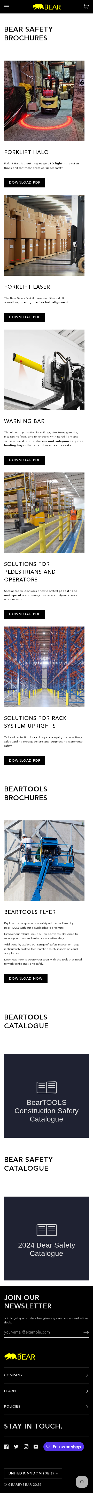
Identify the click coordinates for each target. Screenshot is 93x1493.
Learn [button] (10, 1391)
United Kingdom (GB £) (31, 1473)
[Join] (82, 1333)
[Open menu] (12, 6)
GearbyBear (20, 1485)
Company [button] (13, 1375)
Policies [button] (12, 1406)
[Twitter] (16, 1446)
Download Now (26, 978)
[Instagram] (26, 1446)
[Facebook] (6, 1446)
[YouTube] (36, 1446)
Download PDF (24, 182)
